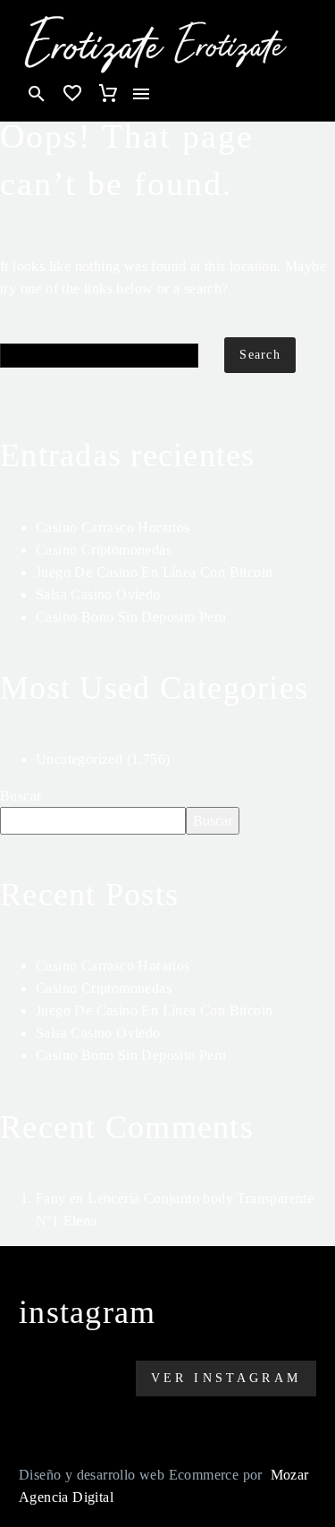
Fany (51, 1198)
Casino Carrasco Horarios (113, 527)
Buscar (20, 795)
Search (260, 354)
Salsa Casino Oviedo (98, 594)
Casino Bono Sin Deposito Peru (131, 616)
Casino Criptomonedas (104, 549)
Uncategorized (79, 759)
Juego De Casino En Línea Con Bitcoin (154, 572)
